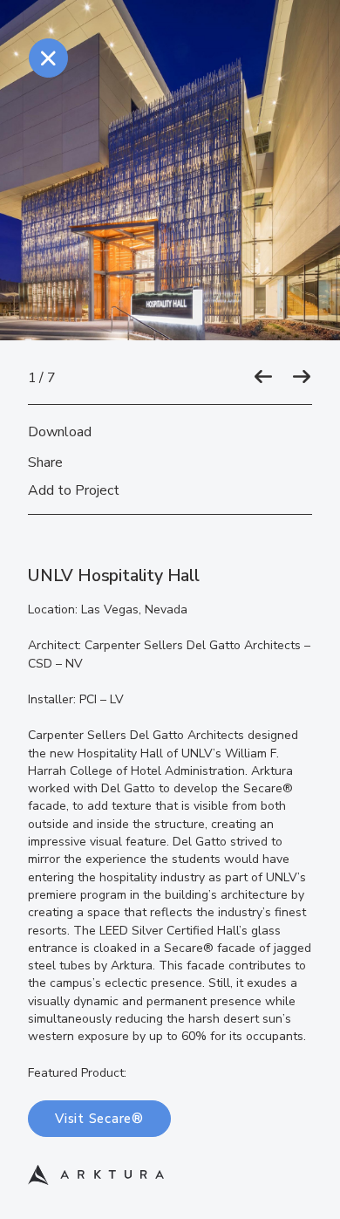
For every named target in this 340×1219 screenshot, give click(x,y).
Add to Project (73, 490)
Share (45, 462)
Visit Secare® (99, 1118)
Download (60, 432)
